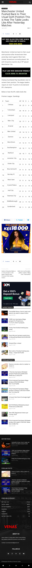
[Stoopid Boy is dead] (5, 344)
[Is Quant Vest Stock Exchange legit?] (5, 398)
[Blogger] (8, 553)
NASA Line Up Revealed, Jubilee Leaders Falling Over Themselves (24, 272)
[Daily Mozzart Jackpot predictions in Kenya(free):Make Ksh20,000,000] (5, 337)
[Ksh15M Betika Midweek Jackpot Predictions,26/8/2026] (5, 406)
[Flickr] (15, 553)
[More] (20, 33)
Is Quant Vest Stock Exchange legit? (19, 397)
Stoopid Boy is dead (15, 343)
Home (3, 6)
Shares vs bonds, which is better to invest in (19, 365)
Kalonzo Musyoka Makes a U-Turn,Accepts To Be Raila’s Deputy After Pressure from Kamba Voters (9, 274)
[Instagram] (19, 553)
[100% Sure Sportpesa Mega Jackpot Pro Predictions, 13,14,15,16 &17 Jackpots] (5, 320)
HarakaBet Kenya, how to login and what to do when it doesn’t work (19, 312)
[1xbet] (16, 41)
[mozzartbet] (16, 72)
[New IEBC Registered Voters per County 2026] (5, 414)
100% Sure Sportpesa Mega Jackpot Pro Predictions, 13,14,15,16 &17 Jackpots (17, 321)
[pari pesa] (16, 238)
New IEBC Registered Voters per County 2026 (18, 413)
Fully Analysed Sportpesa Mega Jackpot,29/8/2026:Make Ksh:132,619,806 (18, 382)
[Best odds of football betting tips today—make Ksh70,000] (5, 352)
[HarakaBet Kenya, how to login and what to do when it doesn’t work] (5, 313)
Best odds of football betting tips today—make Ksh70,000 (19, 352)
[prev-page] (2, 429)
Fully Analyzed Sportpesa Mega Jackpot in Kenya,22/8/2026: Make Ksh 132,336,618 (19, 390)
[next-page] (5, 429)
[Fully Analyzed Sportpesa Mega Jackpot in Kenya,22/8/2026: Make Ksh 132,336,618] (5, 390)
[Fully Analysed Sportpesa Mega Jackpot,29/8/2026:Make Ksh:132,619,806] (5, 381)
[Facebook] (12, 553)
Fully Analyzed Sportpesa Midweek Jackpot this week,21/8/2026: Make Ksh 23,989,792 (19, 422)
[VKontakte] (23, 553)
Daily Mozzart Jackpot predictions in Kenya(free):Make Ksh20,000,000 (19, 336)
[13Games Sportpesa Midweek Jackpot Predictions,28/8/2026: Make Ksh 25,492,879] (5, 373)
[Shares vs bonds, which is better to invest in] (5, 366)
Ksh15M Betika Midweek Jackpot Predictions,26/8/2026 (19, 406)
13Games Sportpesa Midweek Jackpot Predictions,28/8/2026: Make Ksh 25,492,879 (18, 373)
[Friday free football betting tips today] (5, 329)
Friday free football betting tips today (18, 328)
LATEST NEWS (9, 6)
